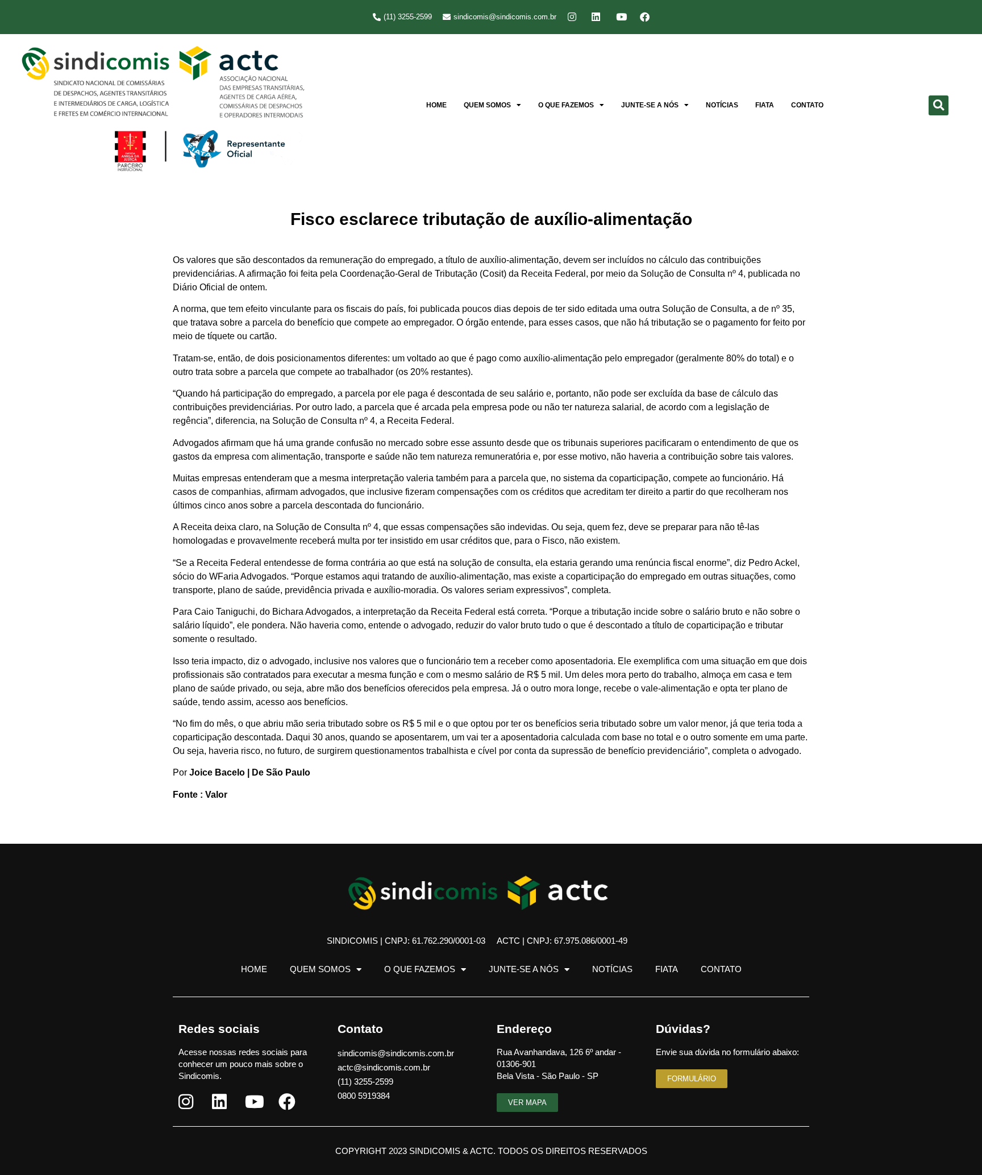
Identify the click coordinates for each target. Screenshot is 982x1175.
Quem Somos (487, 105)
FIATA (764, 105)
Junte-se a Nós (650, 105)
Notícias (722, 105)
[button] (938, 105)
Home (436, 105)
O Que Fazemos (566, 105)
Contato (807, 105)
